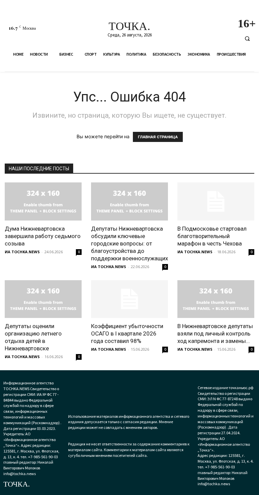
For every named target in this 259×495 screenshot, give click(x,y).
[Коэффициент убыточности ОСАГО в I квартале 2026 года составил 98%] (129, 299)
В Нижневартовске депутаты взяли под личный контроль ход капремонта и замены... (215, 333)
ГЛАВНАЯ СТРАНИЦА (158, 137)
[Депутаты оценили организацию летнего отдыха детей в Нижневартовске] (43, 299)
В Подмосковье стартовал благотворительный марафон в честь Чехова (212, 236)
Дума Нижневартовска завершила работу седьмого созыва (43, 236)
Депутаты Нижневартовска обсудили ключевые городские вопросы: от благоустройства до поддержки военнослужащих (129, 243)
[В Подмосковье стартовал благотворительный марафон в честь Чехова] (215, 201)
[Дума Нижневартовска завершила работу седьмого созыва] (43, 201)
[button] (247, 38)
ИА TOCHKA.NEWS (22, 251)
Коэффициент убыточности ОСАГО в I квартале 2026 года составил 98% (127, 333)
